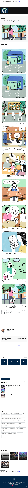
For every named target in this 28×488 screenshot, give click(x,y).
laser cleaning (19, 423)
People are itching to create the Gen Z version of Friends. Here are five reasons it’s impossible (16, 394)
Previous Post (6, 337)
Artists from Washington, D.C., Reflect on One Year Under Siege (15, 381)
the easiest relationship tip (14, 315)
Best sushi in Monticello (16, 413)
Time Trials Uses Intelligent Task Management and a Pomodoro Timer (21, 339)
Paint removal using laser (20, 428)
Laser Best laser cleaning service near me (11, 423)
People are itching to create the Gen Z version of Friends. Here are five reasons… (5, 464)
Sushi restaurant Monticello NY (21, 435)
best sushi (11, 413)
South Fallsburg (10, 433)
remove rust (10, 430)
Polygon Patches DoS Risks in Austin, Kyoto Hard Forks (14, 389)
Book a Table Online (23, 413)
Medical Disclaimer (22, 482)
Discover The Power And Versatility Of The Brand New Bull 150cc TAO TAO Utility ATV (12, 418)
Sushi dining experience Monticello (6, 435)
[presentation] (24, 357)
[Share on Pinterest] (6, 44)
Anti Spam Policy (5, 482)
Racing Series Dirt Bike (4, 430)
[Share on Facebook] (2, 44)
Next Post (22, 337)
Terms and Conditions (17, 483)
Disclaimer (13, 482)
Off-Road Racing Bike (4, 428)
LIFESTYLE (3, 18)
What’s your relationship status (6, 315)
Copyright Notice (9, 482)
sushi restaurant (14, 435)
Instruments (3, 423)
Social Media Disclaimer (11, 483)
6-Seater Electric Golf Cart (5, 413)
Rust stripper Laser (4, 433)
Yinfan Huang (9, 310)
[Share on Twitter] (3, 44)
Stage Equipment (15, 433)
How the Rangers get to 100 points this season (13, 385)
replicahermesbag (2, 470)
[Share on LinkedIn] (5, 44)
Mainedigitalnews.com (10, 329)
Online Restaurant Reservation (12, 428)
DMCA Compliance (17, 482)
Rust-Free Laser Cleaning (16, 430)
